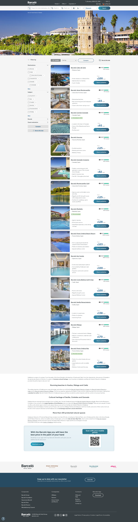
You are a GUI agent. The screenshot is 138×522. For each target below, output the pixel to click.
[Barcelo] (74, 466)
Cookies (93, 515)
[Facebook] (55, 515)
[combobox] (40, 8)
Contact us (78, 503)
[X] (61, 515)
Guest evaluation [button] (33, 122)
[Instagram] (58, 515)
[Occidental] (93, 466)
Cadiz (32, 72)
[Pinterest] (66, 515)
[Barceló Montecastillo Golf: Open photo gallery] (68, 182)
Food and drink (34, 108)
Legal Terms (99, 515)
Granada (32, 81)
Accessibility (106, 515)
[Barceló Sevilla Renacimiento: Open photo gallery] (68, 301)
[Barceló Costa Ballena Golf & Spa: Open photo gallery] (68, 278)
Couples (32, 102)
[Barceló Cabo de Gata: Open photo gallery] (68, 66)
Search (104, 8)
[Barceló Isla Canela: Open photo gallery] (68, 255)
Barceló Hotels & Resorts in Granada (83, 403)
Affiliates (54, 495)
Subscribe (90, 479)
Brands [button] (30, 119)
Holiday (32, 112)
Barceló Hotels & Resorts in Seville (86, 401)
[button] (103, 1)
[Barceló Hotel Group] (32, 3)
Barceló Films (25, 502)
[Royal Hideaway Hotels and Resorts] (52, 466)
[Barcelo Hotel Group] (26, 515)
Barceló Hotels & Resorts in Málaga (44, 391)
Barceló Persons (26, 505)
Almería (32, 69)
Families (32, 105)
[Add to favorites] (52, 66)
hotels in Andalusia (48, 422)
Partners (54, 497)
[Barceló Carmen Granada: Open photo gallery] (68, 111)
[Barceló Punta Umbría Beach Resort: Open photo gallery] (68, 232)
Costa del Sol (34, 78)
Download (98, 495)
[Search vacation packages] (29, 8)
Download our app (37, 444)
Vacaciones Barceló (27, 500)
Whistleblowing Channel (28, 507)
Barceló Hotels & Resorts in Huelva (80, 389)
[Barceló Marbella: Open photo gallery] (68, 208)
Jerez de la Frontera (37, 75)
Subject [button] (30, 92)
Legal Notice (77, 515)
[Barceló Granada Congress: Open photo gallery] (68, 159)
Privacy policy (85, 515)
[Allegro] (113, 466)
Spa (31, 99)
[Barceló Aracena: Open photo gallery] (68, 136)
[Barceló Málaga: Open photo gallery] (68, 324)
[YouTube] (63, 515)
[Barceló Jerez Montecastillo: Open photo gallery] (68, 89)
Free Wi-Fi (33, 96)
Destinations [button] (31, 65)
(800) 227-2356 (96, 1)
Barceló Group (25, 495)
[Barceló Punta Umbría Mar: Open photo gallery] (68, 347)
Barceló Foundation (27, 497)
